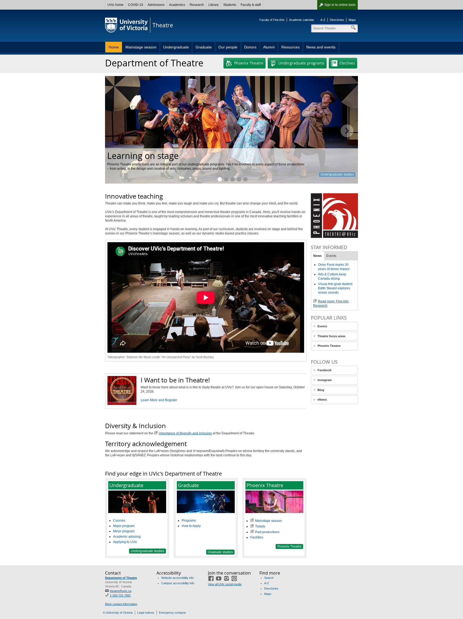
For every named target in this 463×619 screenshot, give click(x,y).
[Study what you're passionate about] (231, 130)
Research (197, 5)
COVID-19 (135, 5)
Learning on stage (220, 179)
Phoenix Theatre (248, 63)
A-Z (322, 19)
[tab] (334, 326)
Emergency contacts (172, 612)
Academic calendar (301, 19)
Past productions (267, 532)
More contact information (121, 604)
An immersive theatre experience (239, 179)
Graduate (204, 47)
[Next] (347, 130)
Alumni (269, 47)
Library (213, 5)
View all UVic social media (224, 584)
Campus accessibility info (177, 583)
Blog (321, 390)
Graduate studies (232, 179)
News (317, 256)
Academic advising (127, 536)
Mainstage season (140, 47)
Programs (189, 520)
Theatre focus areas (331, 336)
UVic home (115, 5)
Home (114, 47)
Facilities (256, 537)
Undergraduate (176, 47)
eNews (322, 399)
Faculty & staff (251, 5)
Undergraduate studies (147, 551)
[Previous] (116, 130)
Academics (177, 5)
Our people (227, 47)
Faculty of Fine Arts (272, 19)
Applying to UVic (125, 542)
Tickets (260, 526)
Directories (337, 19)
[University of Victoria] (126, 25)
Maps (352, 19)
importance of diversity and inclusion (185, 433)
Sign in (340, 5)
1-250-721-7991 (120, 595)
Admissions (156, 5)
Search (269, 577)
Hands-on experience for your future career (245, 179)
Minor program (124, 531)
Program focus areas (339, 174)
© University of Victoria (118, 612)
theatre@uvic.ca (120, 591)
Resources (290, 47)
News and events (320, 47)
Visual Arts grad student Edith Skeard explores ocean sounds (335, 288)
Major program (124, 526)
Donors (250, 47)
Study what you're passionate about (226, 179)
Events (331, 256)
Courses (119, 520)
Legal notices (145, 612)
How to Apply (191, 526)
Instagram (325, 380)
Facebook (324, 370)
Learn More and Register (159, 400)
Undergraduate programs (301, 63)
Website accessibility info (177, 577)
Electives (347, 63)
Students (229, 5)
